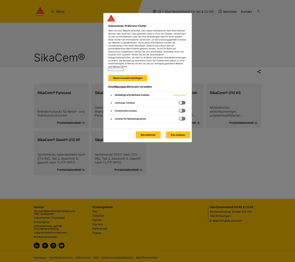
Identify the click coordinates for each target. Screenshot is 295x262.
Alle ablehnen (148, 135)
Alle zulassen (178, 135)
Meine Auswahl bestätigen (127, 78)
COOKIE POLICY (115, 69)
